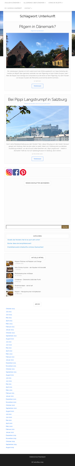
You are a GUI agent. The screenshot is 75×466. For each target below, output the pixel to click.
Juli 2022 (8, 342)
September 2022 (11, 336)
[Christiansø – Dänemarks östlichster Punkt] (9, 281)
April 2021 (9, 387)
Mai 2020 (9, 420)
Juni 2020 (9, 417)
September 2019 (11, 444)
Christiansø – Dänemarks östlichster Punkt (28, 279)
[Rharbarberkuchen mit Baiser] (9, 275)
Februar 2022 (10, 357)
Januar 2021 (10, 396)
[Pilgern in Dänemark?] (37, 50)
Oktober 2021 (10, 369)
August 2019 (10, 447)
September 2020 (11, 408)
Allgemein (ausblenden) (37, 30)
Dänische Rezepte (55, 3)
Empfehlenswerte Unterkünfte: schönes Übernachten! (25, 247)
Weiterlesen (37, 86)
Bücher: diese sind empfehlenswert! (19, 243)
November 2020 (11, 402)
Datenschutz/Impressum (38, 457)
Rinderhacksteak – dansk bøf (24, 285)
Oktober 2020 (10, 405)
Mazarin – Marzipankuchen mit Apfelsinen (28, 291)
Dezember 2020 (11, 399)
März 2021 (9, 390)
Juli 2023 (8, 311)
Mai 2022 (9, 348)
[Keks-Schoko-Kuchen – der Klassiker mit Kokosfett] (9, 269)
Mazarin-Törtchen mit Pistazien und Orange (28, 261)
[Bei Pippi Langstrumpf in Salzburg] (37, 123)
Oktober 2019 (10, 441)
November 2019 (11, 438)
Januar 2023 (10, 330)
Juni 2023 (9, 315)
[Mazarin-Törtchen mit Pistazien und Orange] (9, 263)
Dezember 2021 (11, 363)
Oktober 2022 (10, 333)
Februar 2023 (10, 327)
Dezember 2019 (11, 435)
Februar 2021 (10, 393)
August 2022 (10, 339)
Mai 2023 (9, 318)
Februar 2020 (10, 429)
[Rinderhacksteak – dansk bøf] (9, 287)
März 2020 (9, 426)
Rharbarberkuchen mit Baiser (24, 273)
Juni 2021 (9, 381)
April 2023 (9, 321)
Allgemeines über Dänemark (34, 3)
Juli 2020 (9, 414)
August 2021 (10, 375)
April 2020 (9, 423)
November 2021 (11, 366)
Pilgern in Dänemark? (37, 26)
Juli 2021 (8, 378)
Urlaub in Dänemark (12, 3)
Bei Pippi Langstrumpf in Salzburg (37, 99)
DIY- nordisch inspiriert (13, 8)
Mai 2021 (8, 384)
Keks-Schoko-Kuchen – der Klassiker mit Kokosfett (30, 267)
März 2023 (9, 324)
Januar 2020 (10, 432)
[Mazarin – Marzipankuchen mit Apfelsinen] (9, 293)
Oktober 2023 (10, 308)
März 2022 (9, 354)
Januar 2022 (10, 360)
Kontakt (28, 8)
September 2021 (11, 372)
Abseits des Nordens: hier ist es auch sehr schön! (37, 103)
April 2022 (9, 351)
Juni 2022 (9, 345)
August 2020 (10, 411)
